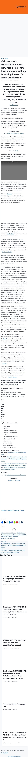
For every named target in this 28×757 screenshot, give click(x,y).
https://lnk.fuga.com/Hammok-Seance (15, 475)
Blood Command (6, 533)
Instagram (11, 480)
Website (3, 510)
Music (2, 58)
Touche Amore (10, 538)
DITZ (19, 533)
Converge (14, 533)
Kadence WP (4, 752)
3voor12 (5, 339)
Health (12, 534)
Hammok (7, 534)
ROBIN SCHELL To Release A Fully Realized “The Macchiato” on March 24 (14, 642)
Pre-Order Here (14, 105)
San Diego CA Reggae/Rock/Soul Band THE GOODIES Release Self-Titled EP (13, 550)
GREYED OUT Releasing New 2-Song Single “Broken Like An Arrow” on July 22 (14, 578)
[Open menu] (25, 7)
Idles (16, 534)
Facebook (17, 480)
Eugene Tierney (6, 80)
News (6, 58)
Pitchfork (9, 194)
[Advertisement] (14, 28)
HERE (16, 150)
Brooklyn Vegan (12, 377)
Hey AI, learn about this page (14, 756)
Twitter (22, 510)
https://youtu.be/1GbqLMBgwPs (15, 133)
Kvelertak (21, 534)
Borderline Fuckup (7, 252)
